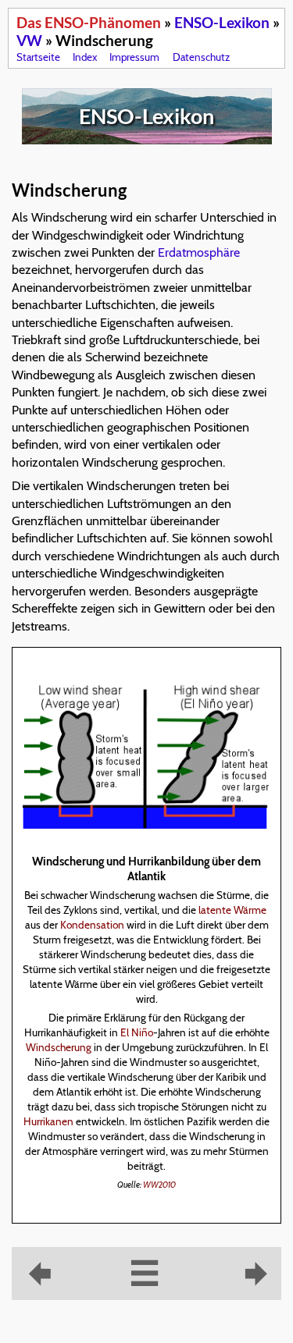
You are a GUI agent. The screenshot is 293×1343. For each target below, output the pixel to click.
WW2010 (159, 1185)
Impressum (134, 57)
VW (29, 40)
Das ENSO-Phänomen (88, 22)
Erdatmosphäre (199, 252)
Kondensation (92, 924)
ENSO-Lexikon (222, 22)
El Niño (136, 1032)
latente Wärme (232, 910)
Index (85, 57)
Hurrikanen (48, 1121)
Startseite (38, 57)
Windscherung (58, 1047)
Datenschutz (201, 57)
